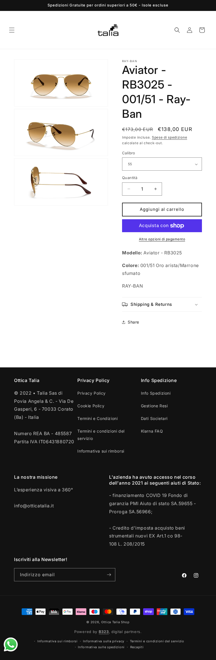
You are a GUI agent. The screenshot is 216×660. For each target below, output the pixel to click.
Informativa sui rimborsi (100, 451)
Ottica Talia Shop (115, 622)
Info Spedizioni (156, 393)
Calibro (128, 153)
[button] (12, 30)
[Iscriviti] (109, 574)
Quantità (129, 177)
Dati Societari (154, 418)
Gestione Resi (154, 405)
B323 (104, 631)
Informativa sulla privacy (103, 641)
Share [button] (133, 322)
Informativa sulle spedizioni (101, 647)
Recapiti (137, 647)
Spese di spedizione (169, 137)
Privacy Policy (91, 393)
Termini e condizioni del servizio (100, 434)
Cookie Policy (90, 405)
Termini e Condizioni (97, 418)
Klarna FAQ (152, 431)
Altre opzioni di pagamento (162, 239)
